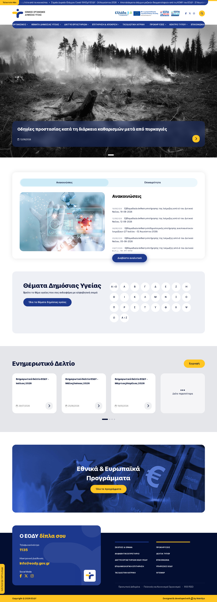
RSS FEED (188, 587)
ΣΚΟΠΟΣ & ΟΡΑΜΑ (124, 547)
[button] (103, 155)
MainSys (200, 598)
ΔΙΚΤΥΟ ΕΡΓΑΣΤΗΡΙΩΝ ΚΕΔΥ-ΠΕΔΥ (131, 560)
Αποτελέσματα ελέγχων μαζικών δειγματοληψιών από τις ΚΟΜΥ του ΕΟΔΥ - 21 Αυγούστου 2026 (157, 2)
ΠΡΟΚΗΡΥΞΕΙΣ (157, 24)
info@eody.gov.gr (35, 563)
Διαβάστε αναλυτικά (130, 258)
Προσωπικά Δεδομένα (129, 587)
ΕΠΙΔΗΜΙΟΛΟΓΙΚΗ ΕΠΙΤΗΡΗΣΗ (129, 566)
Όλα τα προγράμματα (108, 489)
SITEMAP (160, 573)
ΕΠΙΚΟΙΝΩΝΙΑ (197, 24)
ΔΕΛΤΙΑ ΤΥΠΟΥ (163, 554)
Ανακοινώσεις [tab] (64, 182)
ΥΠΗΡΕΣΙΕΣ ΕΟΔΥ (164, 566)
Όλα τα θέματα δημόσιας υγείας (47, 302)
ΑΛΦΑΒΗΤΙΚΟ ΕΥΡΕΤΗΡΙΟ (127, 554)
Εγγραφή (194, 363)
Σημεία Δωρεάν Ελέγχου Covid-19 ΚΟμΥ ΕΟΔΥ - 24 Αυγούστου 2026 (74, 2)
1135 (24, 550)
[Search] (202, 13)
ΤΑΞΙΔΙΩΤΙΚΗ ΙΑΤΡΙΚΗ (134, 24)
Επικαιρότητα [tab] (153, 182)
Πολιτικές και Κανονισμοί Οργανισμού (162, 587)
